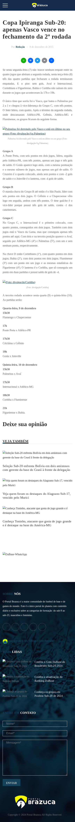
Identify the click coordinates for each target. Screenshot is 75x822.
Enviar (11, 782)
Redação (20, 47)
